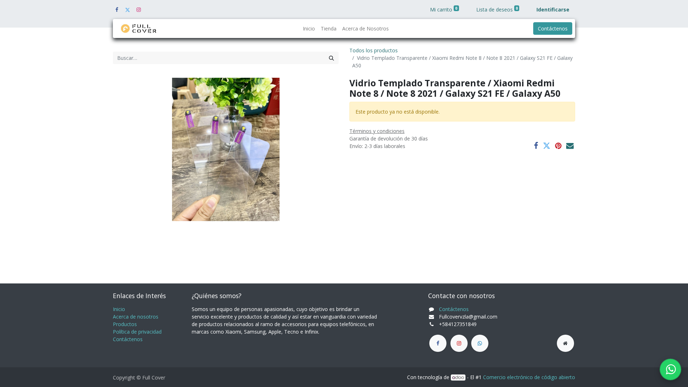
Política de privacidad (137, 331)
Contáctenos (553, 28)
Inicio (119, 309)
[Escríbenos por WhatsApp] (670, 369)
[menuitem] (309, 28)
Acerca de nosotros (135, 316)
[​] (437, 343)
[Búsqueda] (331, 58)
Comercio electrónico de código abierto (529, 377)
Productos (125, 324)
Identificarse (552, 9)
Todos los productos (373, 50)
